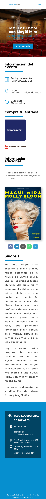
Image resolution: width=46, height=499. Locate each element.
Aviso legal (24, 495)
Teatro (33, 38)
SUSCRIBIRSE (23, 46)
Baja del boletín (26, 498)
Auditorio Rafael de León (19, 36)
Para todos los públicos (24, 37)
